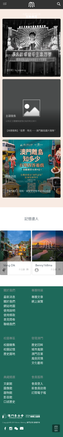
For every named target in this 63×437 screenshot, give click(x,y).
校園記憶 (9, 349)
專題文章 (37, 297)
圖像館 (8, 388)
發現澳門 (37, 338)
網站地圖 (9, 306)
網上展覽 (37, 301)
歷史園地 (9, 354)
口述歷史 (9, 401)
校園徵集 (9, 345)
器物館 (8, 392)
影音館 (8, 397)
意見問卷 (9, 319)
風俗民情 (37, 358)
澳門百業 (37, 354)
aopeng (22, 70)
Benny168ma (43, 265)
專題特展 (37, 290)
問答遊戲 (11, 176)
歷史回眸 (37, 345)
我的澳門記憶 (13, 55)
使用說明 (9, 310)
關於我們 (9, 290)
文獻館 (8, 383)
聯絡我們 (9, 324)
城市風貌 (37, 349)
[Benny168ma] (37, 270)
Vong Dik (9, 265)
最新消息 (9, 297)
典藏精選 (9, 377)
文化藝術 (37, 363)
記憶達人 (31, 219)
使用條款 (9, 315)
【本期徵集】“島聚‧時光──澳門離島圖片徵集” (30, 130)
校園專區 (9, 338)
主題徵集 (11, 116)
